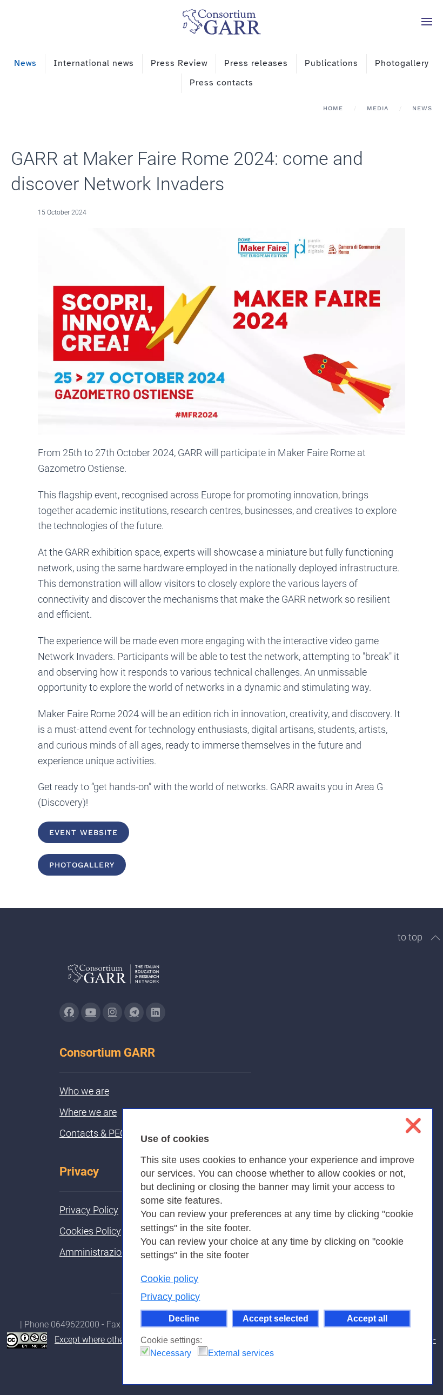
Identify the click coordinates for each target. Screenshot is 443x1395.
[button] (426, 21)
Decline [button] (184, 1318)
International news (93, 63)
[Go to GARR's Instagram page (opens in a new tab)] (69, 1012)
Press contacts (221, 82)
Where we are (88, 1112)
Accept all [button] (367, 1318)
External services (241, 1353)
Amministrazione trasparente (121, 1252)
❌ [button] (413, 1125)
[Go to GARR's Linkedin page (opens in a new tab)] (155, 1012)
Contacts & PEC (92, 1133)
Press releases (256, 63)
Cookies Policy (90, 1231)
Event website (83, 832)
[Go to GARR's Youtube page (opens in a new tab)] (90, 1012)
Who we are (84, 1091)
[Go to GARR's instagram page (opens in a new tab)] (112, 1012)
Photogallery (402, 63)
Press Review (179, 63)
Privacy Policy (88, 1210)
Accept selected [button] (275, 1318)
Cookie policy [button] (169, 1278)
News (25, 63)
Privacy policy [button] (170, 1296)
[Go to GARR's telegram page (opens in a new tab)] (134, 1012)
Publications (331, 63)
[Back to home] (221, 21)
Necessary (170, 1353)
